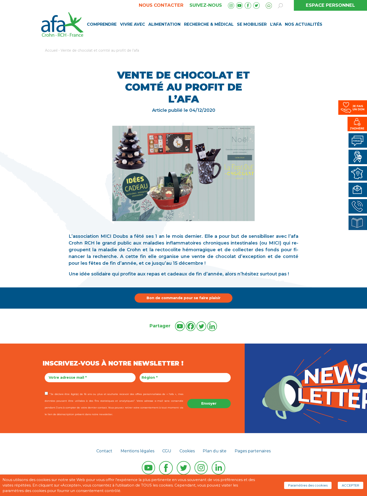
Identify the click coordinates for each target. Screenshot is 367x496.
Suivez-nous (205, 5)
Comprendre (102, 24)
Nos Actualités (303, 24)
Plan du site (214, 451)
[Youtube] (180, 326)
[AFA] (62, 24)
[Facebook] (190, 326)
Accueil (51, 50)
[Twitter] (201, 326)
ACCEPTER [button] (350, 485)
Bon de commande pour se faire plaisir (183, 298)
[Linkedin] (212, 326)
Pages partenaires (253, 451)
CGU (166, 451)
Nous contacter (161, 5)
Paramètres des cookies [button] (308, 485)
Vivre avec (132, 24)
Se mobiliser (252, 24)
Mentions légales (137, 451)
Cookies (187, 451)
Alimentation (164, 24)
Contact (104, 451)
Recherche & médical (209, 24)
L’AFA (276, 24)
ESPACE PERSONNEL (330, 5)
